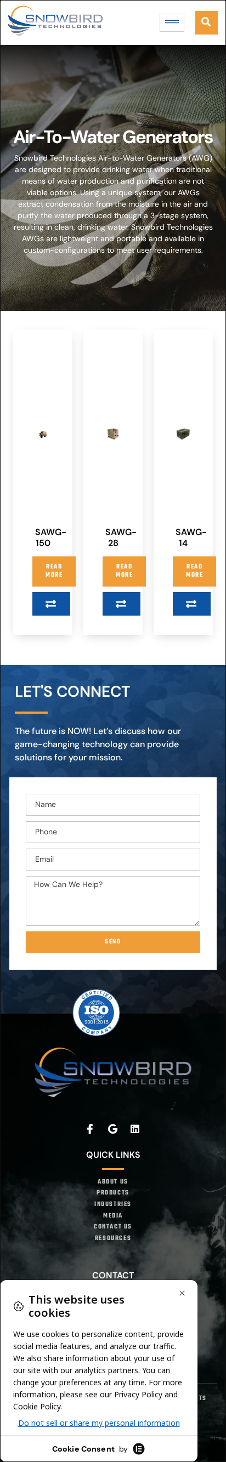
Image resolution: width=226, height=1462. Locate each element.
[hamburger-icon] (172, 23)
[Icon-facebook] (90, 1129)
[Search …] (206, 23)
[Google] (113, 1129)
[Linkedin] (135, 1129)
